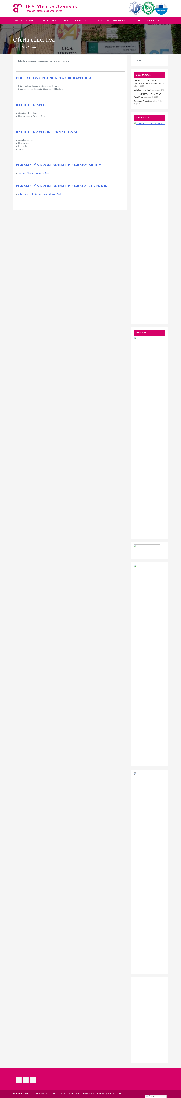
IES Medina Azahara (51, 6)
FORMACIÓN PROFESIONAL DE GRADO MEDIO (58, 165)
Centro (30, 20)
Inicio (18, 20)
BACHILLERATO (31, 105)
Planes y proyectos (76, 20)
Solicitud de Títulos (142, 90)
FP (139, 20)
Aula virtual (152, 20)
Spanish (153, 1096)
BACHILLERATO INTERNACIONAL (47, 132)
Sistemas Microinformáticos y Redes (34, 173)
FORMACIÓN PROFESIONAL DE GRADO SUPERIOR (62, 186)
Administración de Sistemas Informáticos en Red (39, 194)
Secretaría (49, 20)
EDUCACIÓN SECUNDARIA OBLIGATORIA (53, 78)
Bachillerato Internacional (113, 20)
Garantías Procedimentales (145, 101)
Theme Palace (115, 1094)
